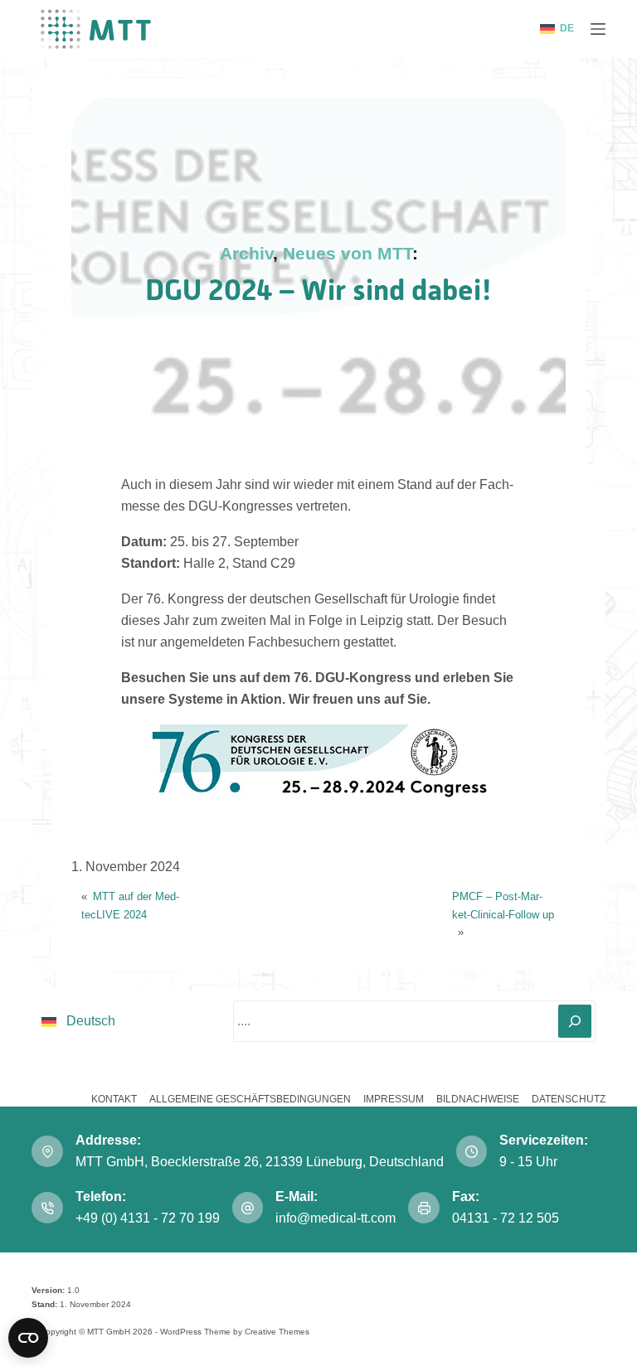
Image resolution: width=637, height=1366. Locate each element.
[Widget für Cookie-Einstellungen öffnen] (28, 1338)
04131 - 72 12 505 (507, 1218)
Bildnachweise (477, 1099)
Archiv (246, 254)
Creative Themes (277, 1331)
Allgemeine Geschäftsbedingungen (250, 1099)
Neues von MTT (347, 254)
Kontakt (114, 1099)
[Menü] (598, 29)
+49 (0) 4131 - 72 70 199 (147, 1218)
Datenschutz (568, 1099)
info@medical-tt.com (335, 1218)
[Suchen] (574, 1021)
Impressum (393, 1099)
